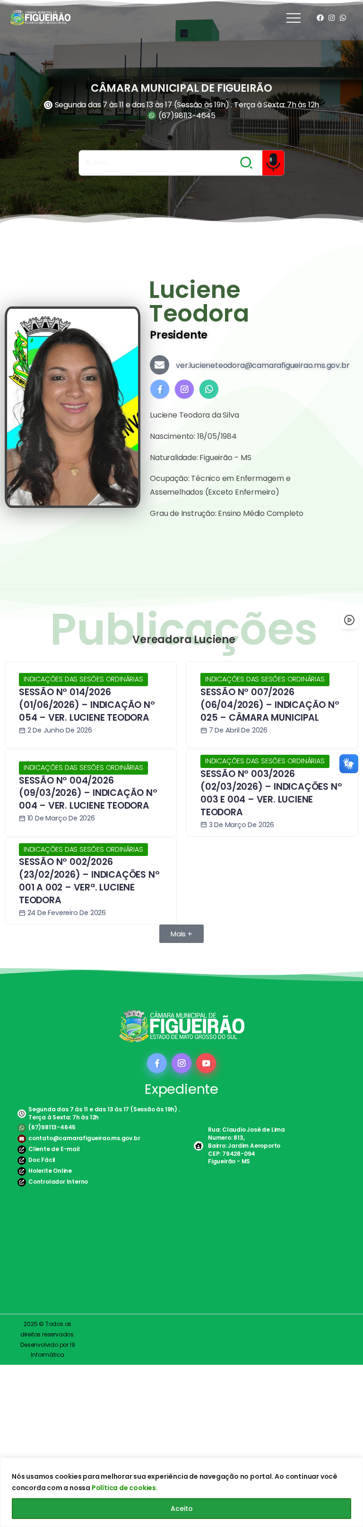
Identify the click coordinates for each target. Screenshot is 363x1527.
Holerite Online (50, 1171)
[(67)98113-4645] (21, 1128)
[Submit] (246, 163)
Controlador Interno (58, 1182)
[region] (181, 1492)
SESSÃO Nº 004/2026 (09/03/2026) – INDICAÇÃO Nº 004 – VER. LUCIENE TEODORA (88, 793)
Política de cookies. (125, 1487)
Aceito (182, 1508)
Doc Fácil (41, 1160)
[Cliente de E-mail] (21, 1149)
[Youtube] (206, 1063)
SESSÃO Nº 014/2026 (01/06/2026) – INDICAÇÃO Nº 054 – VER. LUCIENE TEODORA (87, 705)
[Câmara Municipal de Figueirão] (40, 17)
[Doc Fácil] (21, 1160)
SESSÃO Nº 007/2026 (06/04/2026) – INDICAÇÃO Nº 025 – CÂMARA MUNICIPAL (269, 705)
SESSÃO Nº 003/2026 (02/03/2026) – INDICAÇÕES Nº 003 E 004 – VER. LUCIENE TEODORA (271, 793)
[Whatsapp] (343, 18)
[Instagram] (331, 18)
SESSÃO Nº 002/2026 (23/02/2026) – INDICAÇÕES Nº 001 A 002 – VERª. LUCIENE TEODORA (89, 881)
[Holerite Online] (21, 1171)
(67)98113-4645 (52, 1127)
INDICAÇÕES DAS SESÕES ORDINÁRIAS (83, 679)
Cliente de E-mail (54, 1149)
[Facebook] (320, 18)
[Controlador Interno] (21, 1182)
